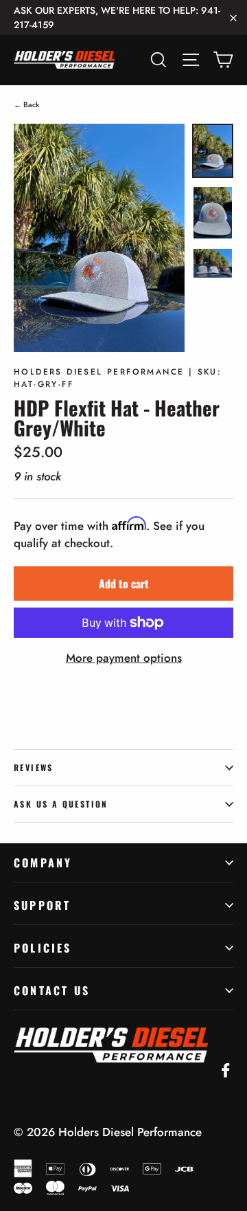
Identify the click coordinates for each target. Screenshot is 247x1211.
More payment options (124, 657)
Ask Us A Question (61, 804)
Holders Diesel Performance (130, 1132)
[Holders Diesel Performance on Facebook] (225, 1069)
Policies (43, 948)
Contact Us (52, 990)
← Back (26, 104)
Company (43, 862)
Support (42, 905)
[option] (99, 238)
